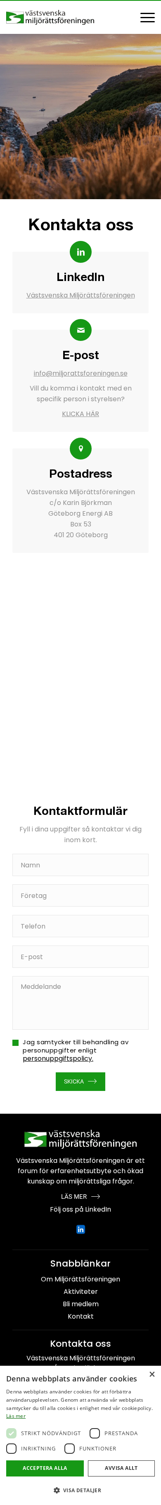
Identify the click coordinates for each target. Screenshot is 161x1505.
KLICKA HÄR (80, 414)
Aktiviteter (81, 1291)
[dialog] (80, 1435)
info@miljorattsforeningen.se (81, 373)
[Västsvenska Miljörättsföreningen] (65, 17)
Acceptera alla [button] (45, 1468)
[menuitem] (143, 17)
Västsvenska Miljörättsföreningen (80, 295)
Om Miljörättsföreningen (80, 1279)
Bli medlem (81, 1304)
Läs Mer (74, 1196)
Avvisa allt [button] (121, 1468)
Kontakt (81, 1316)
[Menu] (143, 17)
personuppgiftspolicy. (58, 1058)
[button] (80, 1490)
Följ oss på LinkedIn (80, 1209)
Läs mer (16, 1415)
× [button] (152, 1375)
